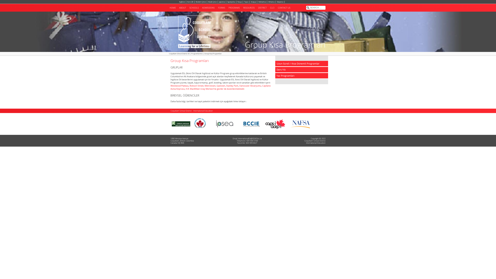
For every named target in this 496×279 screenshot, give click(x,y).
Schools (194, 7)
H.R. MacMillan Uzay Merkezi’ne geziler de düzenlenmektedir (215, 88)
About (182, 7)
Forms (221, 7)
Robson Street (196, 85)
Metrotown (210, 85)
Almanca (271, 2)
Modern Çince (201, 2)
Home (173, 7)
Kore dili (190, 2)
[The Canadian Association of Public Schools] (275, 123)
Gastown (221, 85)
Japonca (222, 2)
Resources (249, 7)
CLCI (272, 7)
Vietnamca (262, 2)
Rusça (240, 2)
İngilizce (182, 2)
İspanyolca (231, 2)
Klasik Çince (212, 2)
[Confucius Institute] (181, 123)
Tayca (246, 2)
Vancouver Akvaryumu (250, 85)
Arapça (253, 2)
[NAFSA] (301, 123)
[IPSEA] (224, 123)
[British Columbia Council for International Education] (251, 123)
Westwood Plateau (180, 85)
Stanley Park (232, 85)
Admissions (208, 7)
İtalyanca (280, 2)
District (262, 7)
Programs (234, 7)
